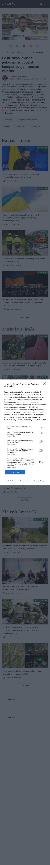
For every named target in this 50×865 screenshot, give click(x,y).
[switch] (41, 433)
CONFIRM (15, 472)
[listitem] (25, 427)
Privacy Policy (38, 481)
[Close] (45, 384)
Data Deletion (11, 481)
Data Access (25, 481)
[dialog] (25, 432)
